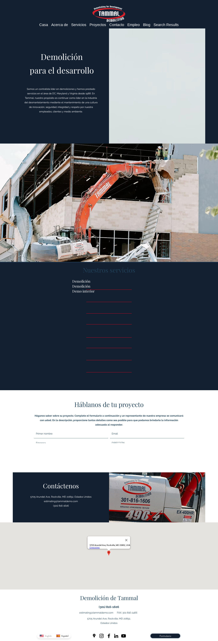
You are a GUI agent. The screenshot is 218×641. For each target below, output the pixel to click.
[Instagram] (101, 636)
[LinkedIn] (116, 636)
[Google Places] (94, 636)
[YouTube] (123, 636)
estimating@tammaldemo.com (61, 501)
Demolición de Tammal (109, 598)
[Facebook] (109, 636)
